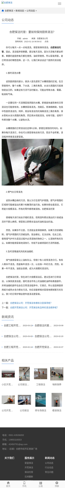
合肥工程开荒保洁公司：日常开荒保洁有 (12, 347)
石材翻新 (29, 476)
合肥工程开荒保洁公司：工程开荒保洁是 (12, 325)
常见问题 (49, 472)
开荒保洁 (29, 467)
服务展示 (29, 458)
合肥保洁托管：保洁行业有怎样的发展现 (43, 325)
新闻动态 (20, 10)
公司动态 (30, 10)
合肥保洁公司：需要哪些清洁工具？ (12, 336)
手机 (24, 486)
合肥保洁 (9, 10)
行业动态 (49, 467)
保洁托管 (29, 472)
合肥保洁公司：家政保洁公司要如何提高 (43, 336)
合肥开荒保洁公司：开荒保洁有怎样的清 (43, 347)
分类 (41, 486)
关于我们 (9, 458)
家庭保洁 (29, 463)
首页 (8, 486)
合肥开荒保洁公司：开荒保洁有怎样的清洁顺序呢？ (34, 307)
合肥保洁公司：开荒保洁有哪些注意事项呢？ (31, 303)
